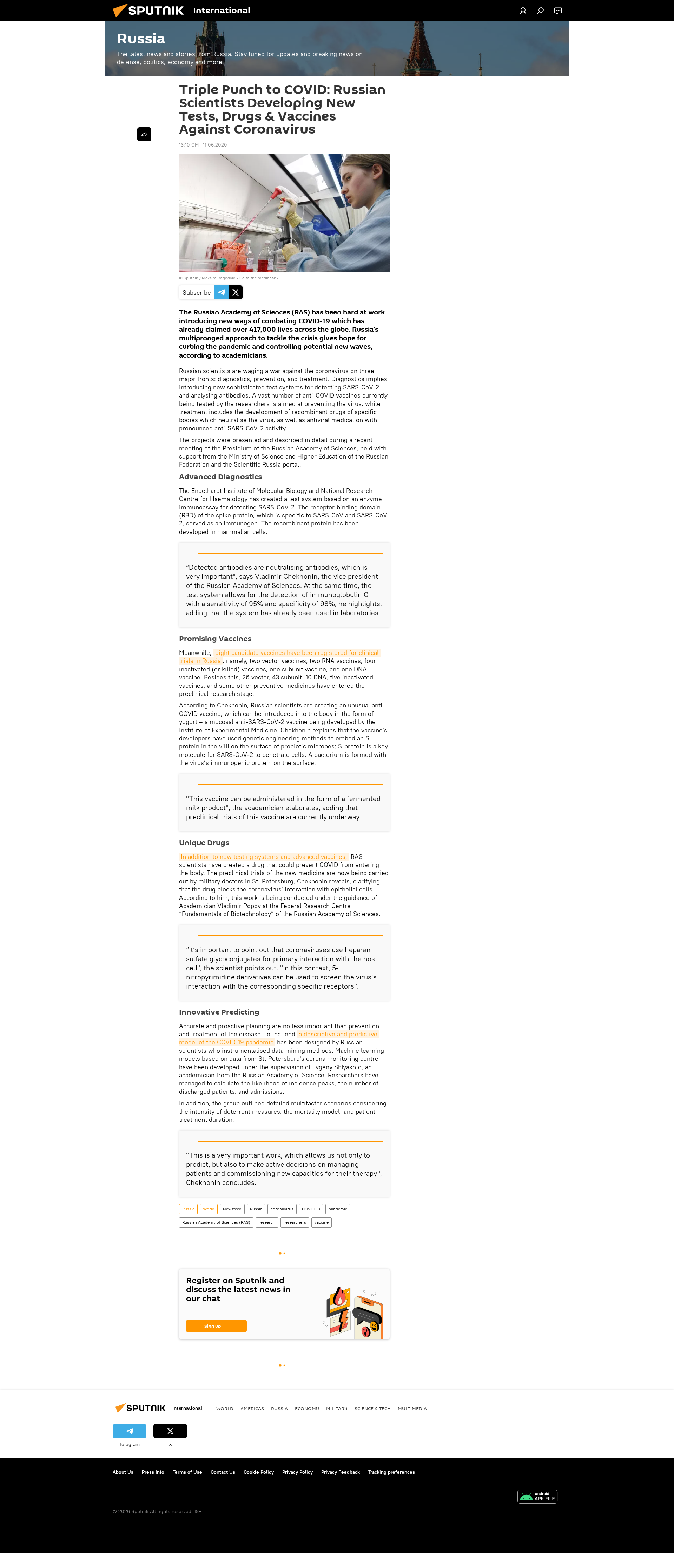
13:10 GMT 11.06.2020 (203, 145)
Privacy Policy (297, 1472)
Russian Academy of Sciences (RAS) (216, 1222)
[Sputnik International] (151, 19)
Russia (188, 1209)
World (208, 1209)
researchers (295, 1222)
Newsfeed (232, 1209)
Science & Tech (373, 1408)
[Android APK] (537, 1497)
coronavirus (282, 1209)
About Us (123, 1472)
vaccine (322, 1222)
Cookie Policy (259, 1472)
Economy (307, 1408)
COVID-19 (311, 1209)
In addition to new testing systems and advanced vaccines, (264, 857)
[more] (144, 134)
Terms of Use (187, 1472)
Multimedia (412, 1408)
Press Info (153, 1472)
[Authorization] (523, 11)
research (267, 1222)
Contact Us (223, 1472)
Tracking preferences (391, 1472)
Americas (252, 1408)
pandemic (338, 1209)
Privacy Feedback (340, 1472)
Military (337, 1408)
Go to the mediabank (258, 277)
